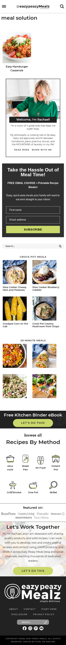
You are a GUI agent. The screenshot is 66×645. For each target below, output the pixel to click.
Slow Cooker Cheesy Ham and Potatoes (14, 288)
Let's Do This (33, 570)
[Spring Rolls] (46, 386)
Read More (21, 150)
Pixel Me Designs (45, 642)
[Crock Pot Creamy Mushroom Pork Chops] (46, 309)
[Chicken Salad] (17, 386)
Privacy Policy (44, 614)
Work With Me (42, 150)
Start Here (49, 609)
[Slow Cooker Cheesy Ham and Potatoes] (17, 272)
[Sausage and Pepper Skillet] (17, 356)
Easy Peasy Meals (33, 7)
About (13, 609)
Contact (30, 609)
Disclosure (19, 614)
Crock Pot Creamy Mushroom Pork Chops (45, 325)
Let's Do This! (33, 422)
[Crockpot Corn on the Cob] (17, 309)
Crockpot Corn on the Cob (15, 325)
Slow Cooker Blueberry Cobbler (45, 288)
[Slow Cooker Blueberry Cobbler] (46, 272)
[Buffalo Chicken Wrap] (46, 356)
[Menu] (4, 6)
